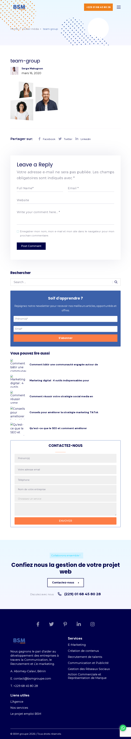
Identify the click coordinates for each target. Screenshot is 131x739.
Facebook (48, 139)
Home (14, 28)
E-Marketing (77, 645)
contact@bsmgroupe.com (32, 678)
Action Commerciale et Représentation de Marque (87, 676)
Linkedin (85, 139)
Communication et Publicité (88, 663)
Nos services (19, 708)
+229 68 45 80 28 (25, 686)
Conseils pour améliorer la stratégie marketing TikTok (64, 412)
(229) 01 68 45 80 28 (82, 594)
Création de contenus (83, 651)
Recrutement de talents (85, 657)
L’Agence (16, 701)
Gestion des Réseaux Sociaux (89, 669)
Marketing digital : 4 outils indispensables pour (59, 380)
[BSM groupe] (19, 7)
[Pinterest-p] (65, 624)
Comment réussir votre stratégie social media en (61, 396)
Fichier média (30, 28)
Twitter (67, 139)
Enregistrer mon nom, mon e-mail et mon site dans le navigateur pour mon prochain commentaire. (67, 233)
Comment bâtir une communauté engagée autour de (64, 364)
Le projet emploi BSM (25, 714)
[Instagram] (92, 624)
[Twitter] (51, 624)
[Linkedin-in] (79, 624)
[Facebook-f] (37, 624)
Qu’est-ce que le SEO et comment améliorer (58, 428)
